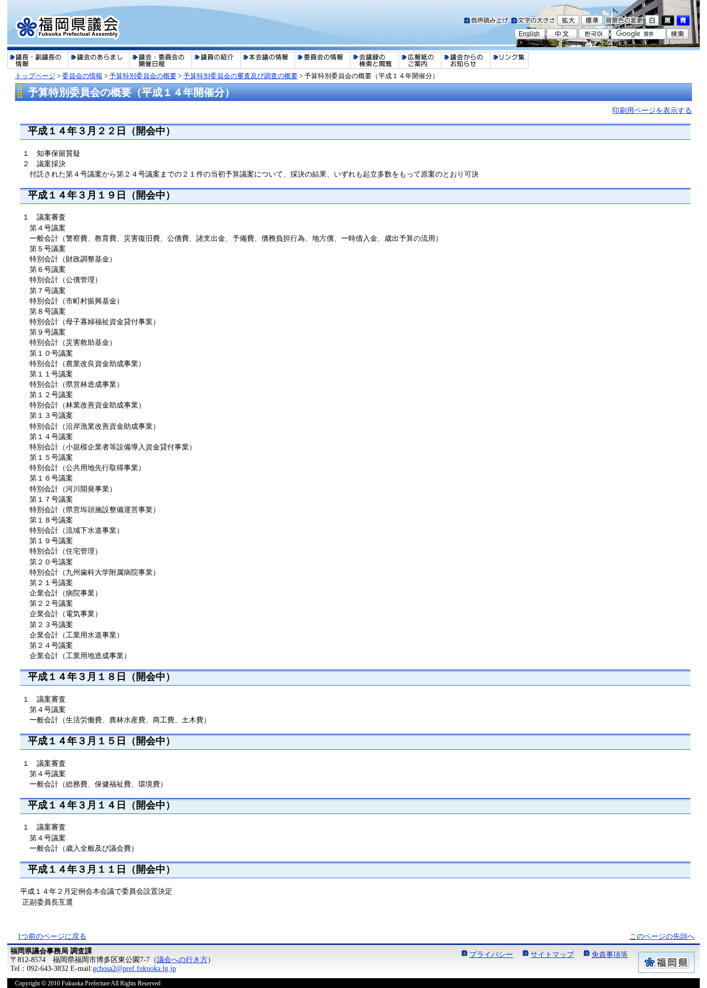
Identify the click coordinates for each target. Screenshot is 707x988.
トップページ (35, 76)
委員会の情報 (82, 76)
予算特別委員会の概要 (142, 76)
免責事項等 (610, 954)
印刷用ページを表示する (652, 110)
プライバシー (491, 954)
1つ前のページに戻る (52, 936)
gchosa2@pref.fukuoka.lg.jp (134, 968)
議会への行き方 (182, 959)
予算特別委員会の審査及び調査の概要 (240, 76)
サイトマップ (552, 954)
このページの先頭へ (662, 936)
